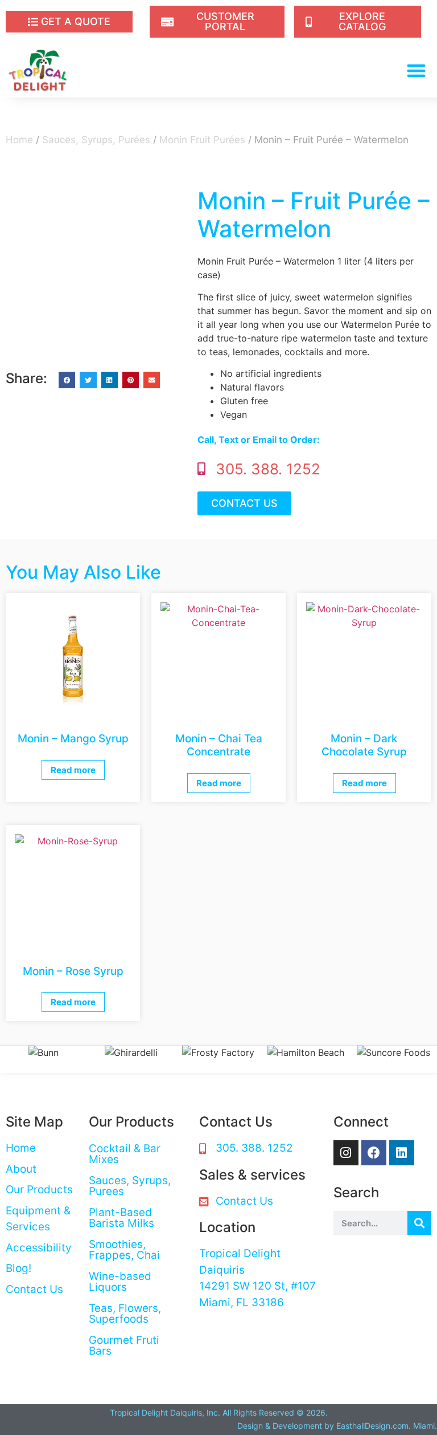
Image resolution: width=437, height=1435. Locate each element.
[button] (417, 70)
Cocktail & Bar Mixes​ (124, 1154)
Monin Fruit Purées (202, 139)
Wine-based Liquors (120, 1282)
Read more (73, 770)
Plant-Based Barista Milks (121, 1218)
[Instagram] (345, 1152)
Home (19, 139)
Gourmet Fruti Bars (124, 1345)
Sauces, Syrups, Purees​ (130, 1186)
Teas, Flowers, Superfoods (125, 1314)
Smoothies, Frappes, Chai (124, 1250)
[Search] (419, 1223)
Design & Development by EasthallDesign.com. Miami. (337, 1425)
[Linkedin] (401, 1152)
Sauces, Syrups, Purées (96, 139)
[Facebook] (373, 1152)
